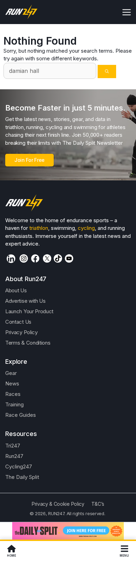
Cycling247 (18, 466)
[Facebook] (35, 258)
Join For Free (29, 160)
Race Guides (20, 415)
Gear (11, 373)
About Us (16, 290)
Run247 (14, 456)
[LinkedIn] (11, 258)
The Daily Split (22, 477)
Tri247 (12, 445)
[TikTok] (58, 258)
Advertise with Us (25, 301)
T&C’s (97, 504)
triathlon (38, 228)
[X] (47, 258)
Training (14, 404)
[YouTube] (69, 258)
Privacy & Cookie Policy (58, 504)
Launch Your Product (29, 311)
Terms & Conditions (27, 342)
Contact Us (18, 321)
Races (13, 394)
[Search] (107, 71)
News (12, 383)
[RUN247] (21, 12)
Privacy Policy (21, 332)
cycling (86, 228)
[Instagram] (24, 258)
